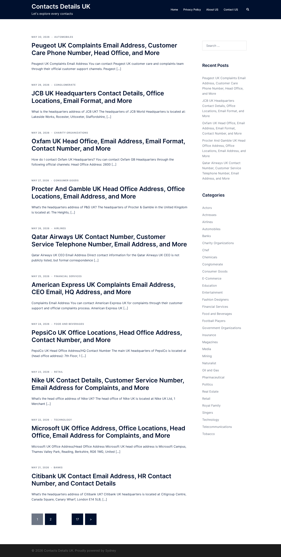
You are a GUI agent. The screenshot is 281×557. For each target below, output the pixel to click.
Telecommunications (217, 427)
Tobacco (208, 434)
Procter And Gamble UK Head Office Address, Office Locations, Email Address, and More (108, 192)
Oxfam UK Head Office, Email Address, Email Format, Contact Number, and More (108, 144)
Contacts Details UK (61, 6)
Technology (63, 419)
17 (77, 519)
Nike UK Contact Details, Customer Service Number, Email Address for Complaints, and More (108, 384)
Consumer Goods (66, 180)
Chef (205, 250)
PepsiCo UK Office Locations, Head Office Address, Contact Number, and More (107, 336)
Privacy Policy (192, 9)
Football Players (213, 321)
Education (209, 285)
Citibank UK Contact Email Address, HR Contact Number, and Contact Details (101, 479)
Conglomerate (65, 84)
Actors (207, 208)
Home (174, 9)
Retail (58, 371)
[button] (247, 9)
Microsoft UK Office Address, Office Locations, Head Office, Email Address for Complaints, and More (108, 431)
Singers (207, 412)
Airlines (60, 228)
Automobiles (63, 36)
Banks (58, 467)
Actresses (209, 215)
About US (212, 9)
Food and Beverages (69, 323)
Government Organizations (221, 328)
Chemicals (209, 257)
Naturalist (209, 363)
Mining (207, 356)
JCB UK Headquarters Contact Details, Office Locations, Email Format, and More (98, 96)
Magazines (210, 342)
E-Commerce (211, 278)
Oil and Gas (210, 370)
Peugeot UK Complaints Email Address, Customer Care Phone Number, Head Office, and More (104, 49)
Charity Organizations (71, 132)
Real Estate (210, 391)
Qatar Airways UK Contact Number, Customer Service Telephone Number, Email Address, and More (109, 240)
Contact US (231, 9)
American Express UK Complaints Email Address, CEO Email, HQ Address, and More (103, 288)
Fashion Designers (215, 299)
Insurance (209, 335)
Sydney (110, 550)
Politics (207, 384)
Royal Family (211, 405)
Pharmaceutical (213, 377)
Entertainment (212, 292)
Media (206, 349)
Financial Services (68, 276)
